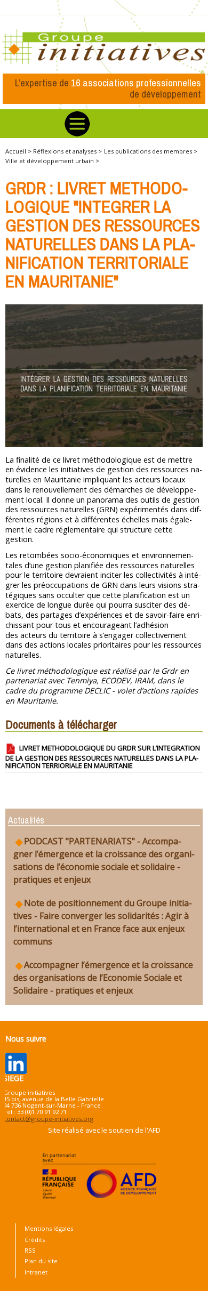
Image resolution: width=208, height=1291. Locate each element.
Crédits (35, 1240)
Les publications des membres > (150, 151)
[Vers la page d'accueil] (104, 47)
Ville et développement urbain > (52, 161)
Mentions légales (49, 1228)
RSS (30, 1250)
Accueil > (19, 151)
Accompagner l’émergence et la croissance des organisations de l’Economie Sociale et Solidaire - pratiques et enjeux (103, 977)
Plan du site (41, 1261)
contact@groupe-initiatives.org (48, 1119)
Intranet (36, 1272)
